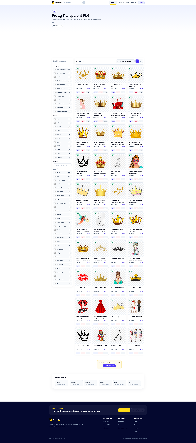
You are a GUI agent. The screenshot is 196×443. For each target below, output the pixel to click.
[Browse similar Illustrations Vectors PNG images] (88, 69)
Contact (136, 424)
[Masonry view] (140, 61)
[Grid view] (137, 61)
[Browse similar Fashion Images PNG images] (123, 98)
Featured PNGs (107, 424)
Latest (127, 2)
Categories (121, 421)
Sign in (141, 2)
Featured (133, 2)
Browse (112, 2)
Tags (119, 424)
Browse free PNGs (137, 410)
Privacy (136, 428)
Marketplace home (123, 428)
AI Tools (120, 2)
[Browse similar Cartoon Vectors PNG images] (141, 69)
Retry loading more (109, 365)
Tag (54, 11)
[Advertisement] (98, 43)
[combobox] (74, 3)
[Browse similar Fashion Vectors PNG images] (106, 214)
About (135, 421)
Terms (135, 431)
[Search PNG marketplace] (83, 2)
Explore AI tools (124, 410)
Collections (106, 428)
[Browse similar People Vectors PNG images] (141, 156)
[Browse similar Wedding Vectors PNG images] (88, 98)
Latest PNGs (106, 421)
